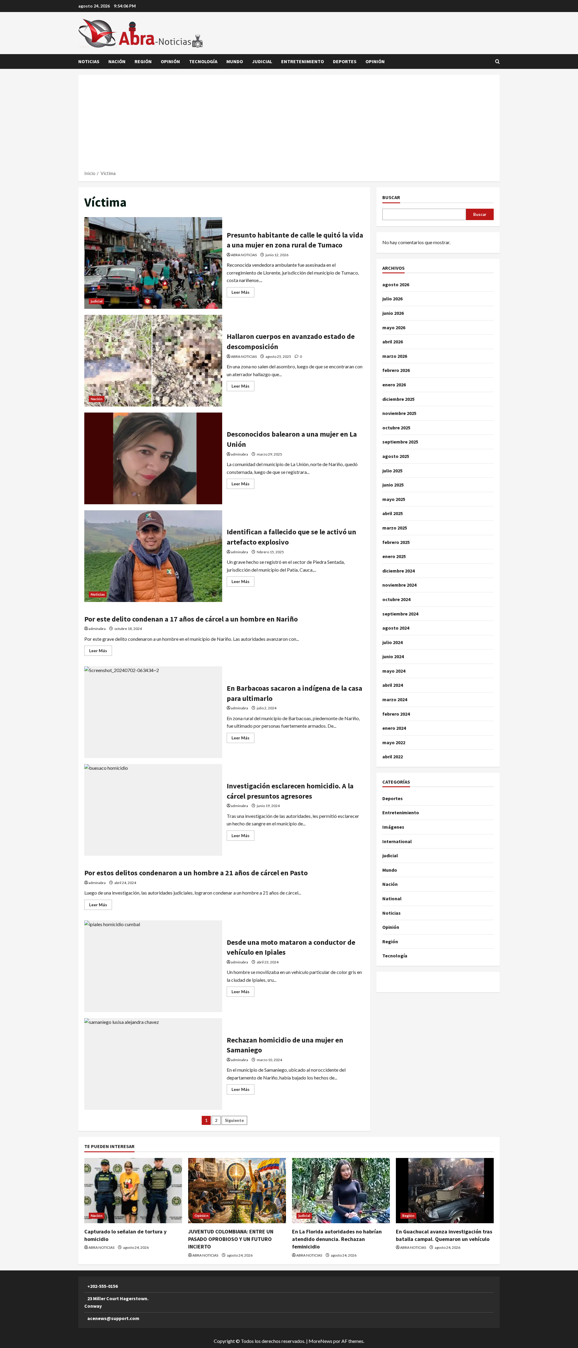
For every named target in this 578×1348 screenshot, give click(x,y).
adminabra (239, 454)
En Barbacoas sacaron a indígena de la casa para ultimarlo (153, 712)
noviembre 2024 (399, 585)
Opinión (170, 61)
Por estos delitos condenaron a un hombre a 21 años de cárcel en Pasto (196, 872)
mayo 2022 (393, 742)
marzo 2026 (394, 356)
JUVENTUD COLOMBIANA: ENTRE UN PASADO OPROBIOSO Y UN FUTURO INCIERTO (230, 1239)
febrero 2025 (396, 542)
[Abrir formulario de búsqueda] (497, 61)
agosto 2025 (395, 456)
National (392, 898)
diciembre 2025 (398, 399)
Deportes (344, 61)
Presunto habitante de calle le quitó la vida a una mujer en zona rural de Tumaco (153, 263)
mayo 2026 (393, 327)
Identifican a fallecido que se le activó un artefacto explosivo (153, 556)
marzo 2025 (394, 528)
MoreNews (320, 1341)
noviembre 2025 (399, 413)
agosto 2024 (395, 628)
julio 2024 (392, 642)
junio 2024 (393, 656)
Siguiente (234, 1120)
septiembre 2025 (400, 442)
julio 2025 (392, 471)
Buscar (391, 197)
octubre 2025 (396, 428)
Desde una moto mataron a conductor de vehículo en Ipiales (153, 966)
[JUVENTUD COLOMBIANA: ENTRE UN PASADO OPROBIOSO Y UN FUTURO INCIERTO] (237, 1190)
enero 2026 (394, 385)
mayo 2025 (393, 499)
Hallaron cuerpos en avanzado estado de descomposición (153, 361)
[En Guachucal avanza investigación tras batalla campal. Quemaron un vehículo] (445, 1190)
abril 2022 (392, 757)
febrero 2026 (396, 370)
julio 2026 (392, 299)
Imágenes (393, 827)
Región (143, 61)
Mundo (234, 61)
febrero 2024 (396, 714)
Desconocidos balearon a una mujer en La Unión (153, 458)
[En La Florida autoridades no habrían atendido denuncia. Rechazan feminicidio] (341, 1190)
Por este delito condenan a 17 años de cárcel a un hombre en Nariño (191, 619)
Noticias (88, 61)
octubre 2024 (396, 599)
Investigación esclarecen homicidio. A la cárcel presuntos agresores (153, 810)
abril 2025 (392, 513)
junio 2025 (393, 485)
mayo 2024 (393, 671)
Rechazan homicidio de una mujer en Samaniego (153, 1064)
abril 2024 (392, 685)
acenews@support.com (113, 1318)
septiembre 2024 (400, 614)
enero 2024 (394, 728)
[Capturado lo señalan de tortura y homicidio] (133, 1190)
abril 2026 (392, 342)
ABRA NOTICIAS (244, 255)
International (397, 841)
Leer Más (243, 293)
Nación (117, 61)
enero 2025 (394, 556)
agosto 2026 (395, 284)
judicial (262, 61)
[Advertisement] (289, 124)
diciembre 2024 (398, 571)
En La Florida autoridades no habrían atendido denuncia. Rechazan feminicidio (337, 1239)
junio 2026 (393, 313)
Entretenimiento (302, 61)
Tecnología (203, 61)
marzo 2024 (394, 699)
